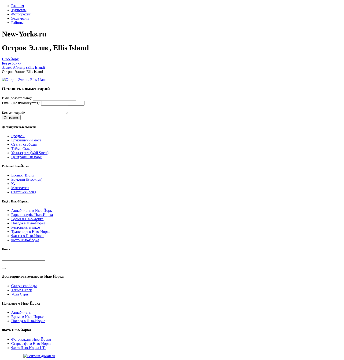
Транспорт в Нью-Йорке (30, 232)
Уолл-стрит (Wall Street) (29, 153)
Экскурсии (20, 18)
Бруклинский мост (26, 140)
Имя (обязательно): (17, 98)
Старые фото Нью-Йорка (31, 344)
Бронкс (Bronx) (23, 175)
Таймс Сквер (21, 290)
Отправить (11, 117)
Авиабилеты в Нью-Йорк (31, 210)
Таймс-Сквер (21, 149)
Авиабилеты (21, 312)
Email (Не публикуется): (21, 103)
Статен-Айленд (23, 192)
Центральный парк (26, 157)
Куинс (16, 184)
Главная (17, 6)
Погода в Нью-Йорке (28, 223)
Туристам (18, 10)
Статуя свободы (24, 144)
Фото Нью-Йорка (25, 240)
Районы (17, 23)
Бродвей (18, 136)
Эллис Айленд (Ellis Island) (23, 67)
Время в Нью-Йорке (27, 219)
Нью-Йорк (10, 59)
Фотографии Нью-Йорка (31, 339)
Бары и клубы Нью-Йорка (32, 215)
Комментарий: (13, 113)
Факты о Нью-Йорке (27, 236)
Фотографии (21, 14)
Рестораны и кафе (25, 227)
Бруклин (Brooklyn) (26, 179)
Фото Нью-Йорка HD (28, 348)
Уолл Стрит (20, 294)
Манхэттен (20, 188)
